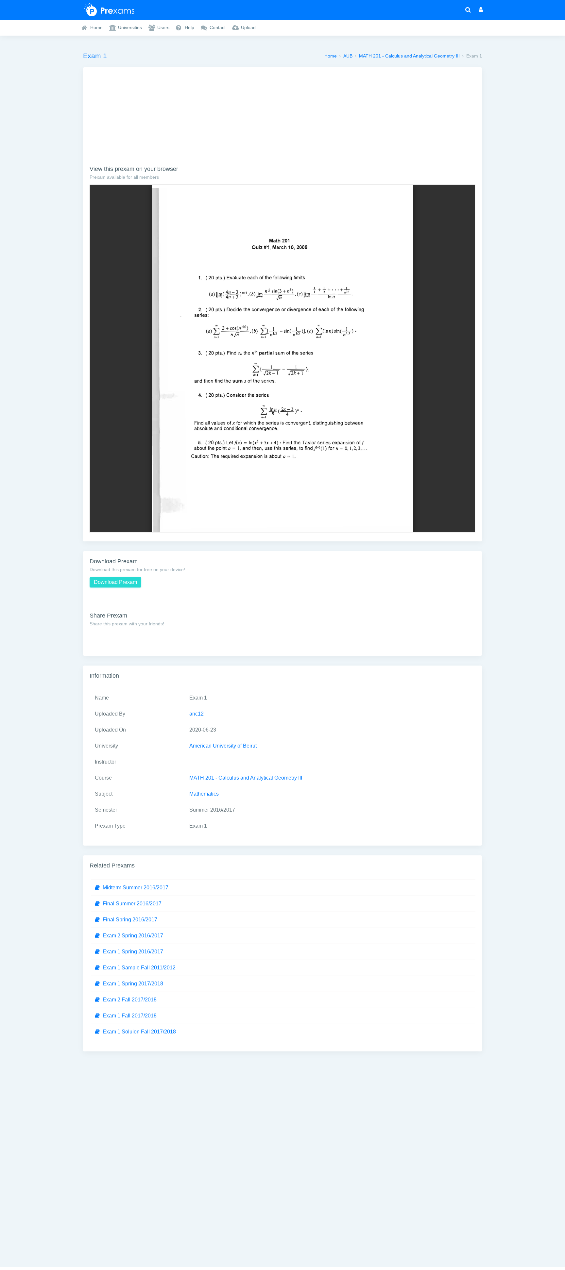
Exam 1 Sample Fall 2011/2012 (139, 967)
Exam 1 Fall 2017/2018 (130, 1015)
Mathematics (204, 794)
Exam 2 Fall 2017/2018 (130, 999)
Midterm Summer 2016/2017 (135, 887)
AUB (347, 55)
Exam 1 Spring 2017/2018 (133, 983)
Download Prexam (115, 582)
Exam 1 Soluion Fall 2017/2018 (139, 1031)
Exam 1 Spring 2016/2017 (133, 951)
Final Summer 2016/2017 (132, 903)
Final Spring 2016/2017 (130, 919)
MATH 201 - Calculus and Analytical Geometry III (409, 55)
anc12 (196, 714)
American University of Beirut (223, 746)
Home (330, 55)
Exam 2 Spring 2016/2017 (133, 935)
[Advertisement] (282, 119)
